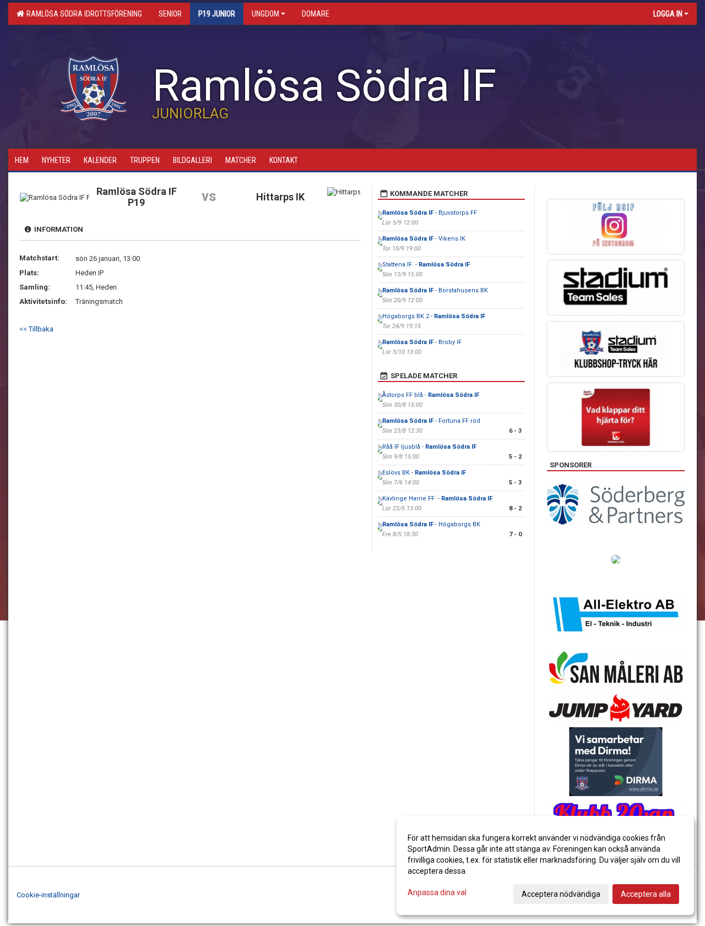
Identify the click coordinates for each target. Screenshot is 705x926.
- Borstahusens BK (436, 290)
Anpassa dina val (437, 892)
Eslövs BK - (424, 472)
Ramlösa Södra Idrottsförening (82, 13)
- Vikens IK (423, 238)
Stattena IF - (426, 264)
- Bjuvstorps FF (430, 212)
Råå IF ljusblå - (429, 446)
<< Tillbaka (36, 329)
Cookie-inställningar (48, 895)
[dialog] (545, 865)
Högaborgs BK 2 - (433, 316)
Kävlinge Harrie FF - (437, 498)
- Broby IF (422, 342)
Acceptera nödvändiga (561, 894)
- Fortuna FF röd (431, 420)
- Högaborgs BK (432, 524)
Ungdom (265, 13)
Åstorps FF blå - (430, 395)
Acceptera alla (646, 894)
